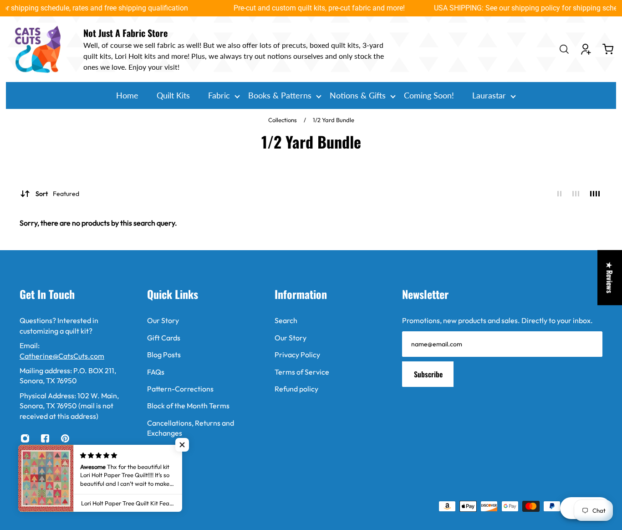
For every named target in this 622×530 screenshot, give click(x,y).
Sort (57, 194)
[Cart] (608, 49)
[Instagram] (25, 438)
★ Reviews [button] (609, 277)
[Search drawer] (564, 49)
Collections (283, 119)
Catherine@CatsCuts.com (62, 355)
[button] (182, 445)
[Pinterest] (65, 438)
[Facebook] (45, 438)
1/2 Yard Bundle (333, 119)
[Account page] (586, 49)
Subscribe (428, 374)
